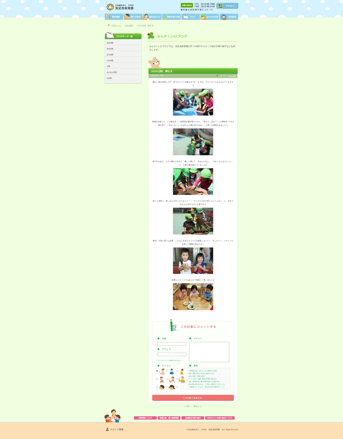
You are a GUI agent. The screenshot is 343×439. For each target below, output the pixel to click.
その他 (109, 78)
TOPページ (116, 26)
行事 (108, 66)
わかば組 (129, 26)
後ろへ (198, 406)
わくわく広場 (111, 72)
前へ (187, 406)
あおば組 (110, 43)
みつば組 (110, 54)
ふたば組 (110, 60)
